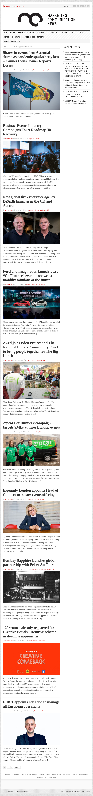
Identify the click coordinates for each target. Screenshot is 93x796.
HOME (6, 33)
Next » (17, 767)
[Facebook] (75, 6)
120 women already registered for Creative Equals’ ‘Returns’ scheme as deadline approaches (29, 631)
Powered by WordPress (73, 791)
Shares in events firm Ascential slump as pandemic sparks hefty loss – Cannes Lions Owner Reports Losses (31, 58)
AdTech (7, 37)
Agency (50, 33)
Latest (13, 33)
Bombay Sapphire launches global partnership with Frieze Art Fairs (29, 562)
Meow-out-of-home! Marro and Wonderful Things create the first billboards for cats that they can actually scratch (77, 84)
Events (28, 284)
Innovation (17, 37)
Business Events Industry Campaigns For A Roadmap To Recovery (27, 129)
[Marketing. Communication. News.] (46, 19)
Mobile (32, 33)
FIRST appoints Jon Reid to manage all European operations (31, 704)
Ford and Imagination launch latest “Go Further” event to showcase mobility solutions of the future (30, 275)
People (65, 33)
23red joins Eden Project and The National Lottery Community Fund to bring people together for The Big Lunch (30, 349)
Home (5, 46)
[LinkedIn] (81, 6)
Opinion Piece (29, 37)
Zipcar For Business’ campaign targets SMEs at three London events (31, 425)
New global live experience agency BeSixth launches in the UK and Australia (29, 201)
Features (78, 33)
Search (67, 6)
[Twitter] (78, 6)
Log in (63, 791)
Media (58, 33)
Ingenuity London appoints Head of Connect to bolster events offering (30, 492)
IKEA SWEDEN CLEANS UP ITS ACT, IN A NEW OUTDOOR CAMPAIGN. (76, 94)
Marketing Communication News (18, 791)
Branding (41, 33)
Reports (40, 37)
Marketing (23, 33)
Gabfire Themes (85, 791)
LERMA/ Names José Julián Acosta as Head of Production (76, 102)
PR (71, 33)
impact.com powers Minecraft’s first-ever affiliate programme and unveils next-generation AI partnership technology (77, 56)
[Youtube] (85, 6)
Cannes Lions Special (40, 70)
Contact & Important (12, 41)
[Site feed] (88, 6)
